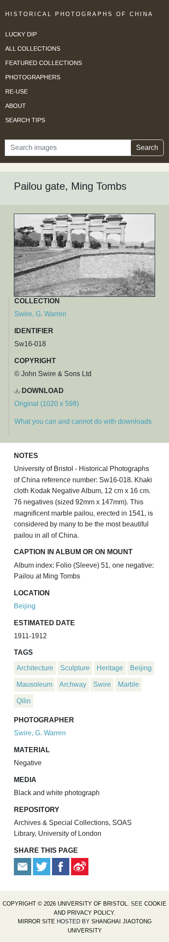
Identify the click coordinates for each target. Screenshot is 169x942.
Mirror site (36, 921)
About (15, 105)
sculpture (75, 668)
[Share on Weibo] (79, 866)
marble (128, 684)
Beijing (25, 606)
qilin (23, 701)
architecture (34, 668)
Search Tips (25, 120)
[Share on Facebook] (60, 866)
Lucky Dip (21, 34)
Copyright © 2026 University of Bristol (65, 903)
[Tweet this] (42, 866)
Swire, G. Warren (40, 314)
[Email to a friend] (23, 866)
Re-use (16, 91)
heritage (110, 668)
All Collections (32, 48)
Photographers (32, 77)
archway (72, 684)
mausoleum (34, 684)
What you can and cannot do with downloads (83, 421)
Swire (102, 684)
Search (147, 147)
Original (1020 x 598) (46, 403)
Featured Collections (43, 62)
